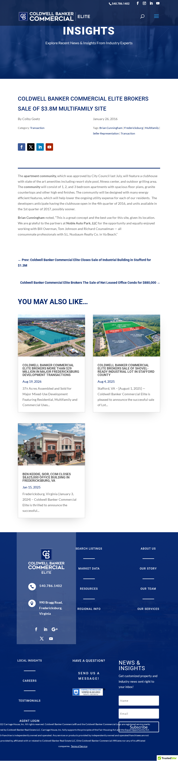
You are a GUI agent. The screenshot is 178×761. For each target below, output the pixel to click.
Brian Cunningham (110, 128)
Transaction (37, 128)
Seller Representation (106, 133)
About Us (148, 548)
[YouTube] (157, 3)
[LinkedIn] (151, 3)
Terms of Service (79, 746)
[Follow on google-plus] (54, 629)
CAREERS (30, 680)
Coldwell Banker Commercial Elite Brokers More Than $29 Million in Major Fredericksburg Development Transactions (50, 370)
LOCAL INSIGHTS (29, 660)
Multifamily (152, 128)
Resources (89, 588)
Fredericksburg (133, 128)
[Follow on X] (31, 147)
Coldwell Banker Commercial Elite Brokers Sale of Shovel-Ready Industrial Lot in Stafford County (126, 370)
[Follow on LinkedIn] (40, 147)
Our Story (148, 568)
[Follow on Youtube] (49, 147)
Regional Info (89, 609)
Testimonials (30, 700)
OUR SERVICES (148, 609)
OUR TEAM (148, 588)
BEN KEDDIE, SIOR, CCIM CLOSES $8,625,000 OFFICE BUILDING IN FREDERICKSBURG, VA (46, 477)
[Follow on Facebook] (21, 147)
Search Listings (89, 548)
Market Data (89, 568)
